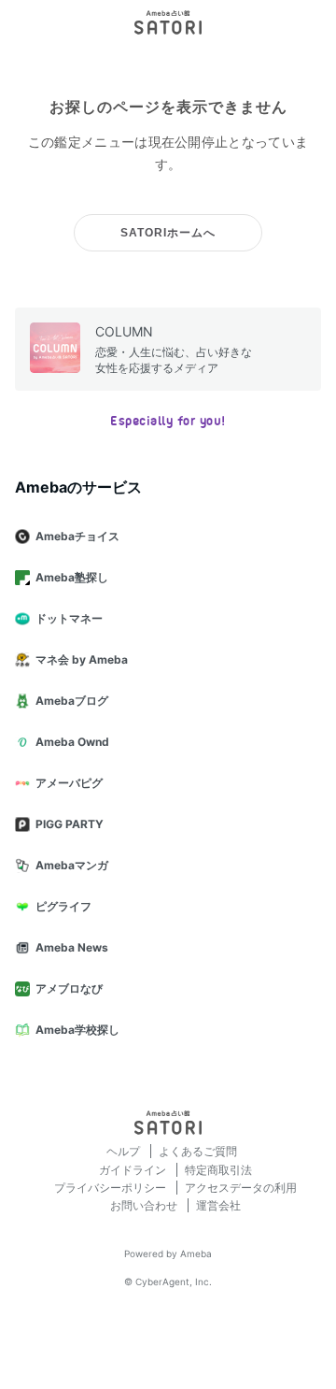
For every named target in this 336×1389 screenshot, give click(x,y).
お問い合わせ (145, 1205)
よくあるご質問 (198, 1151)
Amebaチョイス (77, 536)
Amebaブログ (71, 701)
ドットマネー (69, 618)
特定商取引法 (218, 1170)
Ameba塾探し (71, 577)
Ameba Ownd (72, 742)
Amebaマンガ (71, 865)
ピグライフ (63, 906)
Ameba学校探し (77, 1030)
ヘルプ (124, 1151)
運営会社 (218, 1205)
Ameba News (71, 947)
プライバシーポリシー (111, 1188)
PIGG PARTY (69, 824)
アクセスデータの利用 (241, 1188)
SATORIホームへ (168, 232)
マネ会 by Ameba (81, 659)
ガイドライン (134, 1170)
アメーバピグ (69, 783)
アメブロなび (69, 988)
